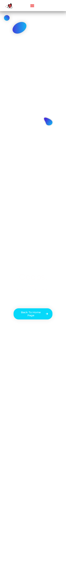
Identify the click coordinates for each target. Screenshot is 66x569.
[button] (32, 5)
